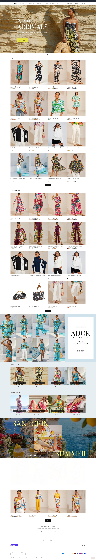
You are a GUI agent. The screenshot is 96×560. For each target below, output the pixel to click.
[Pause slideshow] (52, 54)
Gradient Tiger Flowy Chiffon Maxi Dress (35, 178)
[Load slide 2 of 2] (47, 54)
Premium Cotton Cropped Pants (71, 304)
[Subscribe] (56, 531)
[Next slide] (50, 54)
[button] (26, 4)
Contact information (44, 557)
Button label (48, 29)
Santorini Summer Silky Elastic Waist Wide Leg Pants (37, 485)
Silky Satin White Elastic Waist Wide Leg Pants (74, 147)
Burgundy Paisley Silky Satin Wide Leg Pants (36, 246)
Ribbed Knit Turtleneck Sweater (15, 147)
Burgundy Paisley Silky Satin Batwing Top (16, 246)
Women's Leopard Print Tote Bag (34, 304)
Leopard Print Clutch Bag (14, 304)
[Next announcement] (85, 1)
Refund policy (23, 557)
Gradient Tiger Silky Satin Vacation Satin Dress (17, 178)
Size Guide (64, 540)
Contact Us (40, 540)
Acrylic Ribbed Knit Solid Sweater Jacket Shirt (55, 275)
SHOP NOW (48, 338)
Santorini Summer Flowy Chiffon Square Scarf (74, 485)
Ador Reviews (35, 540)
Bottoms (38, 386)
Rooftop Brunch (57, 414)
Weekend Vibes (76, 414)
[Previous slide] (43, 54)
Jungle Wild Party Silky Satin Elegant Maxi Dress (17, 86)
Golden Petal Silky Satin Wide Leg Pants (73, 86)
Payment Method (45, 540)
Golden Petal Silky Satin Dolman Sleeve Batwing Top (56, 86)
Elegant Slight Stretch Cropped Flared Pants (36, 147)
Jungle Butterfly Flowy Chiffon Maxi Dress (54, 178)
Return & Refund (59, 540)
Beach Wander (19, 414)
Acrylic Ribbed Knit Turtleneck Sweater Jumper (55, 147)
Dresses (56, 386)
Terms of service (33, 557)
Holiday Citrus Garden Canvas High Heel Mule (55, 485)
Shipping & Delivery (52, 540)
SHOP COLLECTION (48, 437)
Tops (19, 386)
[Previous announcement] (11, 1)
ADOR (13, 557)
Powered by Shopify (17, 557)
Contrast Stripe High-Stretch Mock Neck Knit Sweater (37, 275)
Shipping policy (38, 557)
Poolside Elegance (38, 414)
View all (48, 184)
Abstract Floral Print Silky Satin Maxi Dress (35, 86)
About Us (30, 540)
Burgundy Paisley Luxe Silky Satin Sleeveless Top (55, 246)
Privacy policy (28, 557)
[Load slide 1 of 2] (46, 54)
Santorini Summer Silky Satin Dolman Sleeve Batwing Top (19, 485)
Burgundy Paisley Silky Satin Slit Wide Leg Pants (74, 246)
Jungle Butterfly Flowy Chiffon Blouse (73, 178)
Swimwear (76, 386)
